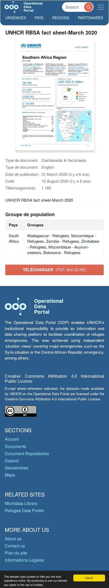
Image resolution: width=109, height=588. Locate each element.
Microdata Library (21, 503)
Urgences (15, 17)
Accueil (12, 439)
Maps (10, 475)
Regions (60, 17)
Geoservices (16, 468)
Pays (39, 17)
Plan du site (16, 553)
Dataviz (12, 461)
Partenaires (90, 17)
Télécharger (54, 270)
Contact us (15, 546)
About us (13, 539)
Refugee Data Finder (24, 510)
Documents (15, 446)
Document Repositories (27, 453)
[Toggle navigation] (101, 7)
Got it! (89, 578)
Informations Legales (24, 560)
